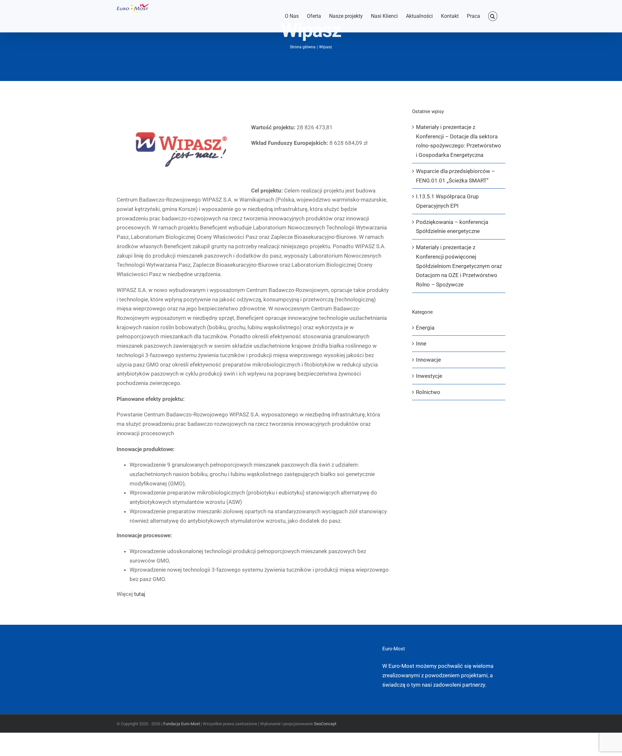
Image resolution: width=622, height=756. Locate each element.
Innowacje (428, 359)
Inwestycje (429, 376)
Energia (425, 327)
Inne (421, 343)
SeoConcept (325, 723)
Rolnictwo (428, 392)
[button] (492, 16)
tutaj (139, 594)
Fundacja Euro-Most (181, 723)
